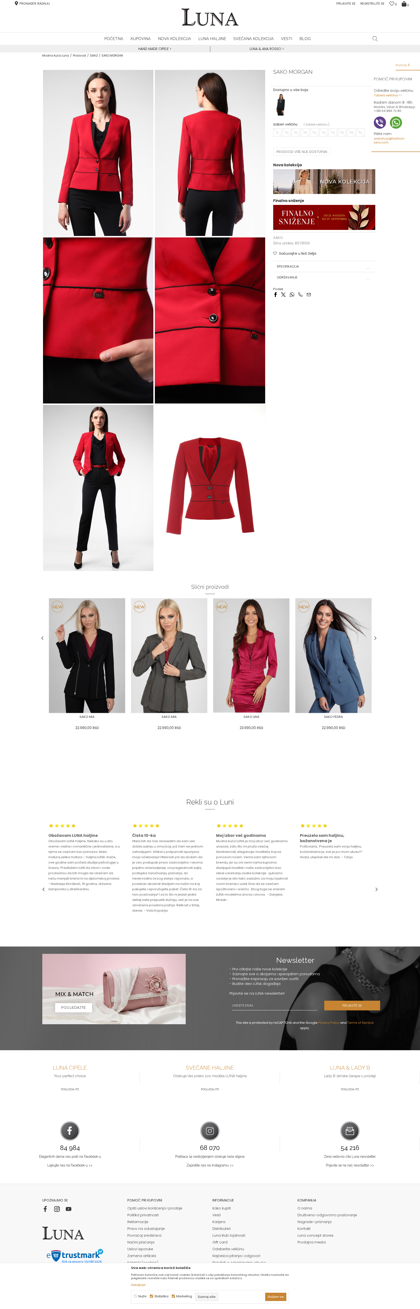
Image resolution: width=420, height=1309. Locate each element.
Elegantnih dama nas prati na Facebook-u (70, 1156)
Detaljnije (138, 1285)
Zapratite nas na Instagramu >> (210, 1165)
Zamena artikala (141, 1255)
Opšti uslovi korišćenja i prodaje (154, 1208)
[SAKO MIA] (87, 655)
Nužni (142, 1296)
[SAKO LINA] (251, 655)
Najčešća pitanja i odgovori (236, 1255)
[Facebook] (275, 294)
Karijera (218, 1221)
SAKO (94, 55)
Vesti (216, 1215)
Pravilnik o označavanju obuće (239, 1262)
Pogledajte (70, 1089)
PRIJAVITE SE (352, 1005)
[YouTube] (68, 1209)
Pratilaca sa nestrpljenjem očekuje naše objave (210, 1156)
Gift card (220, 1242)
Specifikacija (288, 266)
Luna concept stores (315, 1235)
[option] (154, 49)
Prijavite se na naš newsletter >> (350, 1165)
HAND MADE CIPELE (154, 48)
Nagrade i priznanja (315, 1221)
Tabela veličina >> (388, 95)
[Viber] (300, 294)
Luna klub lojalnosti (228, 1235)
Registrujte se (372, 3)
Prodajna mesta (312, 1242)
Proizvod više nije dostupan (301, 151)
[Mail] (309, 294)
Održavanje (287, 277)
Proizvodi (79, 55)
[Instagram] (57, 1209)
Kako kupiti (221, 1208)
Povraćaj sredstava (144, 1235)
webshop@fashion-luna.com (389, 140)
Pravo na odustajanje (146, 1228)
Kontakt (304, 1228)
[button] (375, 39)
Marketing (184, 1296)
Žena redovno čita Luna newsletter (350, 1156)
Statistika (161, 1296)
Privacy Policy (329, 1022)
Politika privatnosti (143, 1215)
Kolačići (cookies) (142, 1262)
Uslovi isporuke (140, 1249)
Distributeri (221, 1228)
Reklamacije (137, 1221)
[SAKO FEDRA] (333, 655)
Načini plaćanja (140, 1242)
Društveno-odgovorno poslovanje (327, 1215)
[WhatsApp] (292, 294)
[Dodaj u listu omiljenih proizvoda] (46, 717)
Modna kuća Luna (55, 55)
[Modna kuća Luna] (210, 17)
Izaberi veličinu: (285, 124)
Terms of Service (360, 1022)
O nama (305, 1208)
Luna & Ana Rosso (265, 48)
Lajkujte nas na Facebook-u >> (70, 1165)
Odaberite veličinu (228, 1249)
